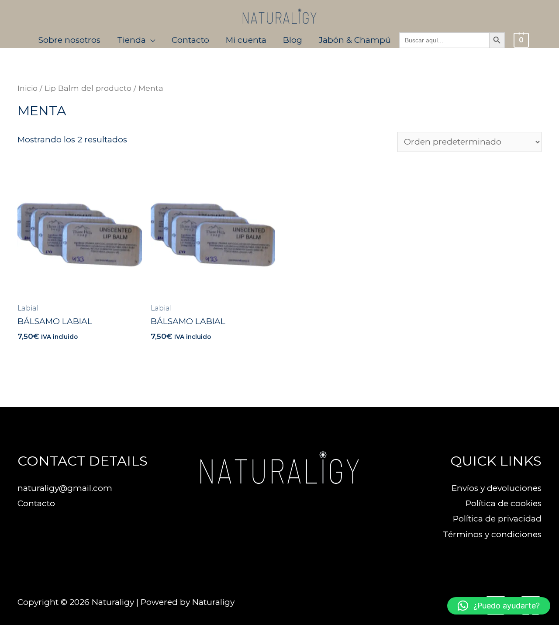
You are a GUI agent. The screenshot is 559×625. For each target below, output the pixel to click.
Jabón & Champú (355, 40)
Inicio (27, 88)
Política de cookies (504, 503)
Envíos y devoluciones (497, 488)
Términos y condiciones (492, 534)
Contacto (190, 40)
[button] (498, 606)
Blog (292, 40)
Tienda (131, 40)
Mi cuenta (246, 40)
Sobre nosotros (69, 40)
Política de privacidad (497, 519)
